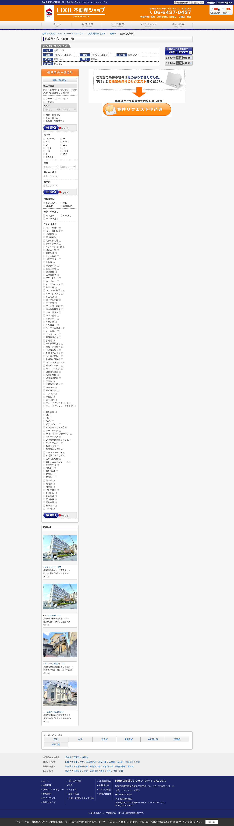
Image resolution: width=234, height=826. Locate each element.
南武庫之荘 (153, 739)
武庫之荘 (78, 771)
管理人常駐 (52, 268)
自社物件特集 (74, 781)
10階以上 (51, 474)
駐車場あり (52, 465)
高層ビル (51, 493)
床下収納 (51, 400)
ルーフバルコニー (55, 328)
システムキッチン (55, 362)
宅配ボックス (53, 437)
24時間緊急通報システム (58, 440)
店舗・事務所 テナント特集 (81, 798)
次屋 (80, 739)
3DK (48, 151)
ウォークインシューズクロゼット (60, 407)
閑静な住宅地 (53, 240)
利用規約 (47, 794)
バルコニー (52, 325)
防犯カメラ (52, 446)
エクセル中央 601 (53, 615)
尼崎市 (68, 757)
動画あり (67, 215)
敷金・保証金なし (54, 115)
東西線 (130, 766)
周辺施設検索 (105, 781)
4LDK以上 (50, 157)
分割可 (50, 262)
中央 (82, 762)
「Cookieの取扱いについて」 (170, 822)
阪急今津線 (108, 766)
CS (48, 415)
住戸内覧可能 (53, 458)
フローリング (53, 312)
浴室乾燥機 (52, 375)
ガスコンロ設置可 (55, 290)
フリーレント (53, 278)
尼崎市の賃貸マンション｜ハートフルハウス (140, 780)
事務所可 (51, 253)
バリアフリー (53, 259)
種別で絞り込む (60, 80)
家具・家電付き (54, 347)
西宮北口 (94, 771)
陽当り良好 (52, 237)
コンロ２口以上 (54, 356)
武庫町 (177, 739)
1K (64, 138)
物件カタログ (49, 802)
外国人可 (51, 287)
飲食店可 (51, 496)
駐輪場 (50, 340)
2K (47, 145)
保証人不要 (52, 250)
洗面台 (50, 381)
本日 (65, 203)
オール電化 (52, 331)
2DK (65, 145)
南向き (50, 484)
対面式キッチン (54, 365)
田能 (56, 739)
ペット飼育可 (53, 228)
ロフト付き (52, 315)
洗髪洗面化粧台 (54, 384)
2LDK (48, 148)
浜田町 (104, 739)
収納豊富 (51, 412)
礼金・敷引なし (53, 118)
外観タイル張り (54, 353)
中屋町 (74, 762)
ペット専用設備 (54, 231)
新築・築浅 (73, 794)
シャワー (51, 387)
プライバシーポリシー (53, 789)
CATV (50, 421)
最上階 (50, 480)
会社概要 (47, 785)
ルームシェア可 (54, 293)
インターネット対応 (56, 427)
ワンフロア (52, 490)
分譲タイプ (52, 265)
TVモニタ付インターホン (59, 433)
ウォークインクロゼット (58, 403)
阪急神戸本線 (82, 766)
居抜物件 (51, 499)
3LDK (65, 151)
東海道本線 (95, 766)
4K (47, 154)
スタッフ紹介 (105, 789)
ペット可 (72, 789)
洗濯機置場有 (53, 350)
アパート (50, 98)
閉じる (212, 822)
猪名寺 (68, 771)
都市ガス (51, 505)
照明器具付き (53, 337)
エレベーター (53, 334)
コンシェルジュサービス (58, 462)
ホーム (46, 781)
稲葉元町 (56, 744)
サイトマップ (49, 798)
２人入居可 (52, 256)
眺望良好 (51, 272)
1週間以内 (67, 206)
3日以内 (49, 206)
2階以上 (51, 468)
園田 (102, 771)
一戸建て (50, 102)
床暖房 (50, 396)
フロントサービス (55, 452)
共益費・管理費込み (55, 121)
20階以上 (51, 477)
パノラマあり (52, 218)
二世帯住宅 (52, 275)
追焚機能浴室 (53, 372)
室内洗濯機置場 (54, 309)
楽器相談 (51, 234)
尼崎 (121, 771)
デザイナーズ (53, 243)
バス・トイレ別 (54, 368)
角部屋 (50, 487)
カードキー (52, 281)
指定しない (51, 203)
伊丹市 (85, 757)
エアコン (51, 393)
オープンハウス (54, 284)
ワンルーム (51, 138)
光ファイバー (53, 424)
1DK (48, 141)
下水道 (50, 508)
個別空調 (51, 502)
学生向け (51, 296)
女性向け (51, 303)
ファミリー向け (54, 306)
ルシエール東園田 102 (55, 664)
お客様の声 (104, 785)
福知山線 (69, 766)
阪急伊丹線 (120, 766)
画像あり (50, 215)
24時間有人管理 (54, 449)
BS (48, 418)
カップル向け (53, 300)
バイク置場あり (54, 343)
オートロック (53, 430)
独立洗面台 (52, 390)
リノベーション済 (55, 247)
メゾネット (52, 318)
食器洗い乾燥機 (54, 359)
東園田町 (128, 739)
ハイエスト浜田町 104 (54, 712)
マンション (62, 98)
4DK (65, 154)
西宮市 (77, 757)
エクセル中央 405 (53, 567)
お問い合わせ (105, 794)
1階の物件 (52, 471)
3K (64, 148)
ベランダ (51, 322)
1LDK (65, 141)
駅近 (70, 785)
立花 (86, 771)
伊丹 (109, 771)
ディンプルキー (54, 443)
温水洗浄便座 (53, 378)
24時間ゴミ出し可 (55, 455)
